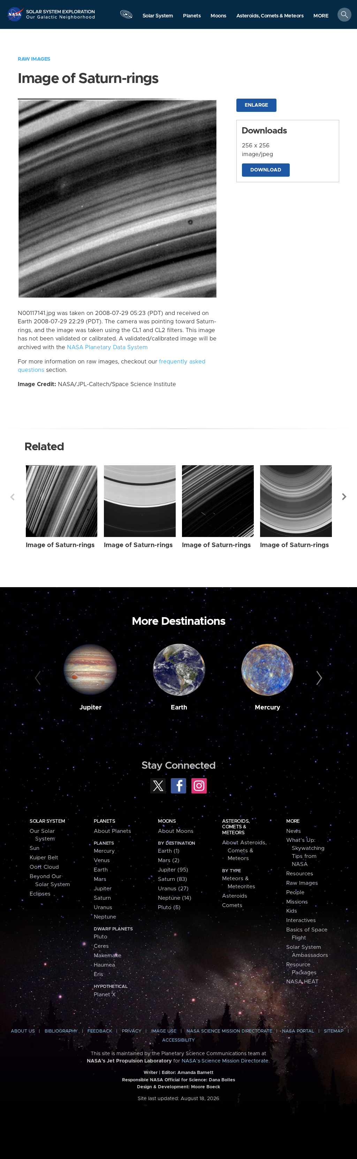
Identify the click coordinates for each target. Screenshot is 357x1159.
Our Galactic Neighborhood (61, 19)
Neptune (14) (174, 898)
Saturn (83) (172, 879)
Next (345, 497)
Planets (104, 821)
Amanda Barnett (195, 1072)
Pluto (100, 936)
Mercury (267, 708)
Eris (98, 974)
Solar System (47, 821)
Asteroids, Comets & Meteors (236, 827)
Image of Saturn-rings (60, 545)
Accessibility (178, 1040)
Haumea (104, 965)
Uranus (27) (173, 888)
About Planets (112, 831)
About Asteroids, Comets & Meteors (244, 850)
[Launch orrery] (126, 16)
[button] (321, 16)
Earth (179, 708)
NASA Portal (298, 1031)
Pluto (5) (169, 907)
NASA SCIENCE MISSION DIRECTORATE (229, 1031)
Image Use (163, 1031)
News (293, 831)
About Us (23, 1031)
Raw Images (34, 59)
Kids (291, 911)
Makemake (107, 955)
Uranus (103, 907)
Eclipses (40, 894)
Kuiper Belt (44, 857)
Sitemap (333, 1031)
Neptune (105, 917)
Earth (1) (169, 851)
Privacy (132, 1031)
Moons (167, 821)
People (295, 892)
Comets (232, 905)
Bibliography (61, 1031)
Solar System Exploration (61, 9)
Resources (299, 873)
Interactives (301, 920)
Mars (100, 879)
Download (265, 170)
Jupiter (90, 708)
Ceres (101, 946)
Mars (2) (169, 860)
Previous (12, 497)
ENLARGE (256, 105)
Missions (297, 902)
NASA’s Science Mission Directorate (225, 1061)
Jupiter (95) (173, 870)
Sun (34, 848)
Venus (102, 860)
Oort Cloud (44, 867)
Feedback (100, 1031)
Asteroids (234, 896)
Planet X (105, 994)
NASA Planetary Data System (107, 347)
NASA (16, 14)
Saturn (102, 898)
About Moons (175, 831)
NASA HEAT (302, 981)
